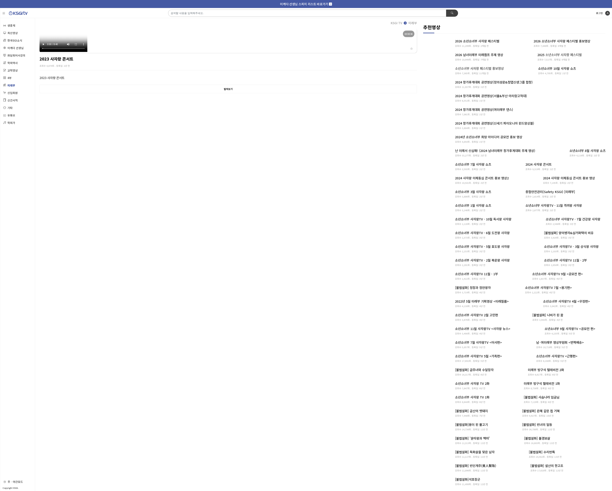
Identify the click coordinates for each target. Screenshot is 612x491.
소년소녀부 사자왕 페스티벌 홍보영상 (479, 68)
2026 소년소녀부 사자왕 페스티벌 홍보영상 (562, 41)
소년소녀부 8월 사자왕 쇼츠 (587, 150)
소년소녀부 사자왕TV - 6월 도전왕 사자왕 (482, 232)
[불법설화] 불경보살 (537, 438)
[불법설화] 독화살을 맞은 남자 (475, 452)
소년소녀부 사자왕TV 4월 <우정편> (566, 301)
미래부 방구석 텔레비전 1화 (542, 383)
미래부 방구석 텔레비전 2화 (546, 369)
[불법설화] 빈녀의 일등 (537, 424)
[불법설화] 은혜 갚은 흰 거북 (541, 411)
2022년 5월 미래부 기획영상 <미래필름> (482, 301)
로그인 (599, 13)
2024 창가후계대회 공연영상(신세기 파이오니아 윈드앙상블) (494, 123)
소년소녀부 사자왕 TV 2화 (472, 383)
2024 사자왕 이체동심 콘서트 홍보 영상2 (482, 178)
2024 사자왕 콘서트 (538, 164)
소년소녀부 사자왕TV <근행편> (556, 356)
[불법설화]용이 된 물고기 (471, 424)
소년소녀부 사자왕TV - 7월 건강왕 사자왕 (573, 219)
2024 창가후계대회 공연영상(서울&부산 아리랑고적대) (491, 95)
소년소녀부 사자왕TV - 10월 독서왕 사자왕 (483, 219)
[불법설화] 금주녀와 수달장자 (474, 369)
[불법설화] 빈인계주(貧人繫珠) (475, 465)
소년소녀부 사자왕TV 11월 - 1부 (476, 274)
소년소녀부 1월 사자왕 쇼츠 (473, 205)
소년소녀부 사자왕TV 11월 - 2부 (565, 260)
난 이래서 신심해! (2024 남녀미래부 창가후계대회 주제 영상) (495, 150)
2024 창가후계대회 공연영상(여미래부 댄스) (484, 109)
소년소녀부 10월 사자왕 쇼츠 (557, 68)
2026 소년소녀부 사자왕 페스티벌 (477, 41)
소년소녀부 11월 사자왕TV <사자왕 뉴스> (482, 328)
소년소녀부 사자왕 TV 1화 (472, 397)
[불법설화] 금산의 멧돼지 (471, 411)
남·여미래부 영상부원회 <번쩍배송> (560, 342)
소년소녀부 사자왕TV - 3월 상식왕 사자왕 (571, 246)
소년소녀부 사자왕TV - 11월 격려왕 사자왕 (553, 205)
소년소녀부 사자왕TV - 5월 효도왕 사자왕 (482, 246)
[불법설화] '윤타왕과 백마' (472, 438)
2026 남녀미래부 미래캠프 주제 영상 (479, 54)
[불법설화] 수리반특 (542, 452)
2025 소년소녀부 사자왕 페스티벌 (559, 54)
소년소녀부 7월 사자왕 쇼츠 (473, 164)
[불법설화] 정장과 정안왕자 (473, 287)
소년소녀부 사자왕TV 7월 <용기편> (548, 287)
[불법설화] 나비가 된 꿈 (547, 315)
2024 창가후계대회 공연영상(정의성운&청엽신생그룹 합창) (494, 82)
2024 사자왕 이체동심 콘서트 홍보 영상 (569, 178)
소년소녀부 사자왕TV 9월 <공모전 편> (557, 274)
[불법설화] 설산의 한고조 (546, 465)
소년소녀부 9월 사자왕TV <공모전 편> (570, 328)
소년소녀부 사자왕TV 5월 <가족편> (478, 356)
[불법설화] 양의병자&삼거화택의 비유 (569, 232)
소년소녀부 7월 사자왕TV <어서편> (478, 342)
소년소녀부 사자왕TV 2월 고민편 (476, 315)
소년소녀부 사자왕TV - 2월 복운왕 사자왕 (482, 260)
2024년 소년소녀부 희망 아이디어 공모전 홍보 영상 (488, 137)
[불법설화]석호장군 (467, 479)
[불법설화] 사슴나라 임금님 (541, 397)
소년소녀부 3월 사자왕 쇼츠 (473, 191)
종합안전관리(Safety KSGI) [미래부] (550, 191)
